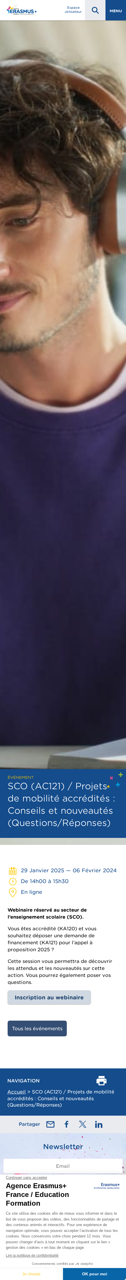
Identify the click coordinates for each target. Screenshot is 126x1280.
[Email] (50, 1124)
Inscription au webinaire (49, 997)
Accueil (16, 1092)
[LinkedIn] (99, 1124)
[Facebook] (66, 1124)
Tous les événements (37, 1028)
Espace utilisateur (73, 10)
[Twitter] (82, 1124)
